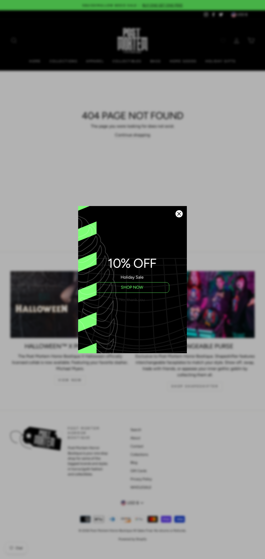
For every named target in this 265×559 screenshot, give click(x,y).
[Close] (179, 213)
